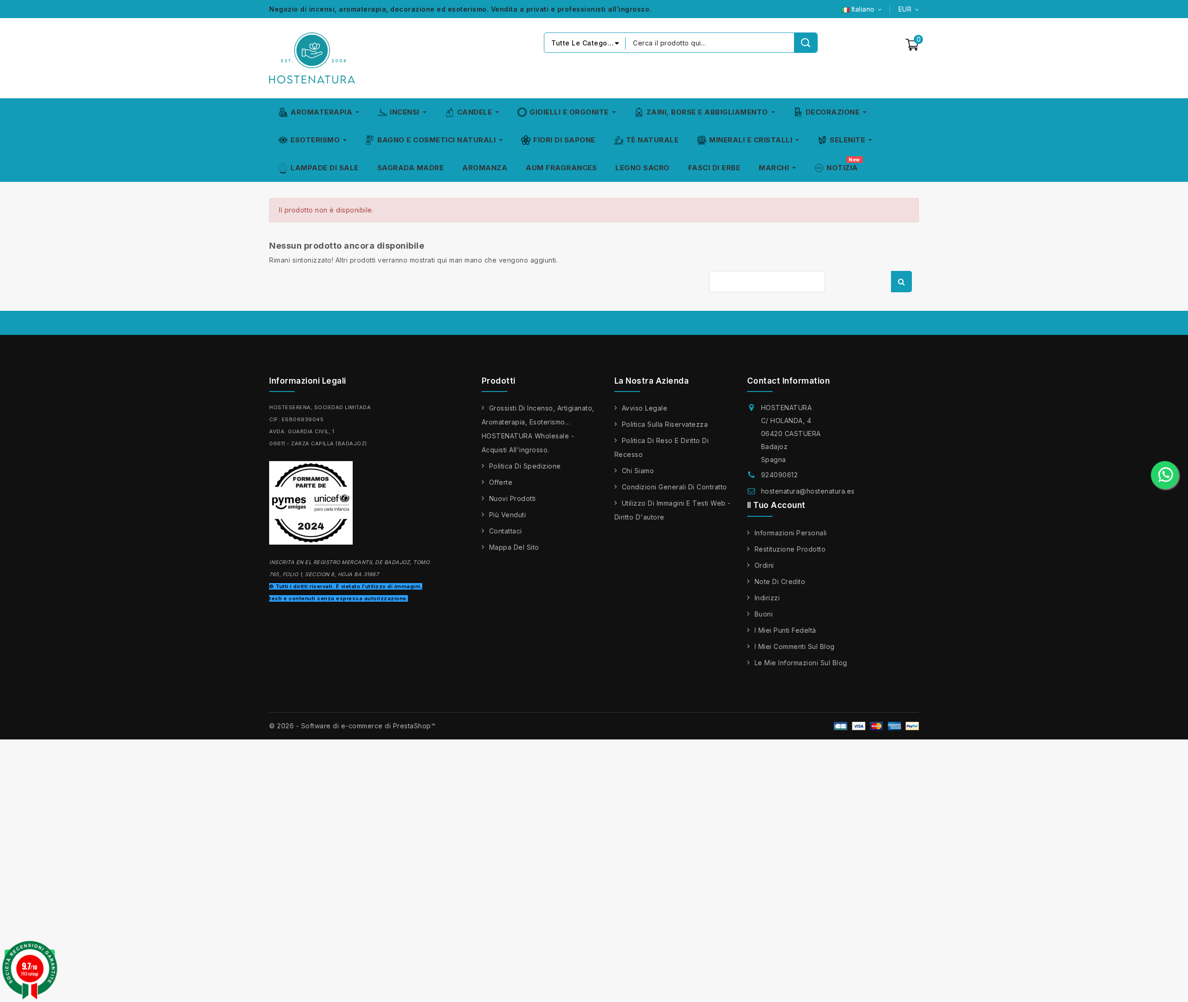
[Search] (805, 42)
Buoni (764, 614)
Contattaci (505, 531)
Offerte (501, 482)
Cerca (901, 281)
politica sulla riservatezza (665, 424)
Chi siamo (638, 471)
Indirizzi (767, 598)
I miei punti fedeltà (785, 630)
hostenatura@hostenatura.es (808, 491)
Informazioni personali (791, 533)
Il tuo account (776, 505)
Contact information (788, 380)
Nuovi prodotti (512, 498)
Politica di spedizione (525, 466)
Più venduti (507, 515)
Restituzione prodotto (790, 549)
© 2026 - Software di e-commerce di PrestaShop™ (352, 726)
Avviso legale (645, 408)
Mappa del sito (514, 547)
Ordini (764, 565)
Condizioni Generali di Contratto (674, 487)
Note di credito (780, 581)
